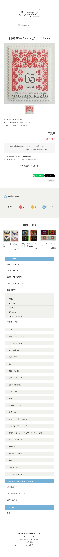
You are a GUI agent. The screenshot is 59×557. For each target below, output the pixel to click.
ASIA (11, 299)
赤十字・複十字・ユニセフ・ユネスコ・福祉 (25, 433)
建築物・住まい (15, 405)
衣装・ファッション (16, 378)
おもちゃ (12, 446)
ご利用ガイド (12, 487)
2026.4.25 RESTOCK (15, 283)
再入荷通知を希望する (29, 166)
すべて (10, 207)
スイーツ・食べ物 (15, 440)
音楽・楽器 (13, 391)
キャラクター (14, 467)
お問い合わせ (12, 500)
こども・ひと (14, 329)
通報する (51, 180)
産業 (10, 398)
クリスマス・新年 (15, 343)
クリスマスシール (15, 474)
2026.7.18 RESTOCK (15, 264)
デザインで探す (13, 322)
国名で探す (11, 290)
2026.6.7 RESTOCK (14, 277)
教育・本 (12, 412)
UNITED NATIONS (16, 316)
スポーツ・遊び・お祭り (18, 419)
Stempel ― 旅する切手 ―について (29, 533)
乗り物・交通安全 (15, 453)
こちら (26, 150)
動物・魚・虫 (14, 371)
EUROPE (12, 295)
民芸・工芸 (13, 357)
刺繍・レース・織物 (16, 336)
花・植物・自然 (15, 385)
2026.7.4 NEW (12, 270)
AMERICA (13, 303)
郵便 (10, 460)
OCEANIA (12, 312)
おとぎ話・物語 (15, 350)
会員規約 (29, 542)
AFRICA (12, 308)
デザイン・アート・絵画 (18, 426)
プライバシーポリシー (29, 536)
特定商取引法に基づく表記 (17, 493)
